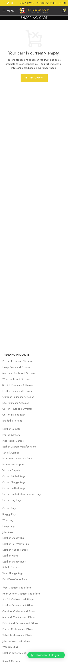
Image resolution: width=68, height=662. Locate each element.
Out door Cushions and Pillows (19, 611)
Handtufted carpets (13, 464)
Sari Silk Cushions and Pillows (18, 599)
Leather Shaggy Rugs (14, 561)
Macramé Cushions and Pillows (18, 617)
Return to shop (34, 77)
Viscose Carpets (11, 470)
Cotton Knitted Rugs (13, 488)
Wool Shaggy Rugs (12, 573)
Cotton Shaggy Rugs (13, 482)
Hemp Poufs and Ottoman (16, 367)
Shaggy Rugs (9, 514)
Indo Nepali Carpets (13, 441)
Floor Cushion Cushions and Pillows (21, 593)
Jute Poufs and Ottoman (15, 403)
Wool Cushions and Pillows (16, 587)
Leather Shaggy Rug (13, 538)
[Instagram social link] (12, 3)
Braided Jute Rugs (12, 420)
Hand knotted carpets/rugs (17, 458)
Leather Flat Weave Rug (15, 544)
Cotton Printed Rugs (13, 476)
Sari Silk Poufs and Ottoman (17, 385)
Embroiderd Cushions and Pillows (20, 623)
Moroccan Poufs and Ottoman (18, 373)
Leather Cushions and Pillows (18, 605)
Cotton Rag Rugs (11, 500)
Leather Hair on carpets (15, 550)
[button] (46, 655)
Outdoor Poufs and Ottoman (18, 397)
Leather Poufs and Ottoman (17, 391)
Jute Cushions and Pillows (16, 641)
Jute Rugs (7, 532)
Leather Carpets (11, 429)
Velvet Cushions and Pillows (17, 635)
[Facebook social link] (4, 3)
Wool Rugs (8, 520)
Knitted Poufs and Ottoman (17, 361)
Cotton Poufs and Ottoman (17, 409)
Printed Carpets (11, 435)
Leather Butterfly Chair (14, 653)
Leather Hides (10, 555)
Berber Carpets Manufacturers (19, 446)
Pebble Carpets (11, 567)
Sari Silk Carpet (10, 452)
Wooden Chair (10, 647)
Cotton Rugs (9, 508)
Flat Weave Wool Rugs (14, 579)
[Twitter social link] (8, 3)
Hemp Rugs (8, 526)
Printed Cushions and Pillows (18, 629)
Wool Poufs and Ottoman (16, 379)
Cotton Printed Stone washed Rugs (21, 494)
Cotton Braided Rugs (13, 414)
